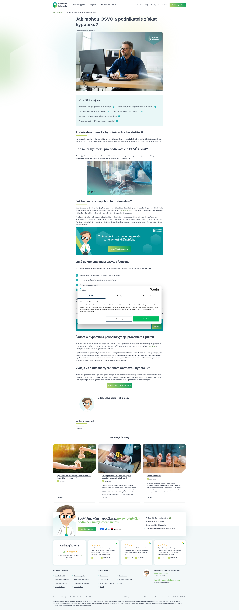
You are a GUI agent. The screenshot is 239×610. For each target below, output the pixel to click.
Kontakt (164, 5)
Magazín (93, 5)
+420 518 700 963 (161, 573)
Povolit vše (146, 319)
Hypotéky (60, 12)
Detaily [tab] (119, 296)
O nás (120, 583)
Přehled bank (104, 576)
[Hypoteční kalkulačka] (60, 4)
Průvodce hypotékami (108, 5)
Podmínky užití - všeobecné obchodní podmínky (83, 597)
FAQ (146, 5)
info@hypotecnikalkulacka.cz (167, 580)
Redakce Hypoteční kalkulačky (113, 398)
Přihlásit (156, 326)
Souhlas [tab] (91, 296)
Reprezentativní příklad (107, 583)
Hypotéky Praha (60, 587)
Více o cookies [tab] (147, 296)
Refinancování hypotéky (62, 579)
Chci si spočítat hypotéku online (119, 385)
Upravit (118, 319)
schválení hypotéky (126, 210)
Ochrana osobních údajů (59, 597)
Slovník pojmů (155, 5)
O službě (139, 5)
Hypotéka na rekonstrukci (81, 579)
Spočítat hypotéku (178, 5)
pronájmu (152, 346)
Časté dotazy (104, 579)
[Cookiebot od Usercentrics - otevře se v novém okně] (151, 289)
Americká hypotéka (79, 576)
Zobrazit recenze (70, 560)
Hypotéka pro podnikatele (81, 583)
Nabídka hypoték (79, 5)
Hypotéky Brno (78, 587)
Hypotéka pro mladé (61, 583)
